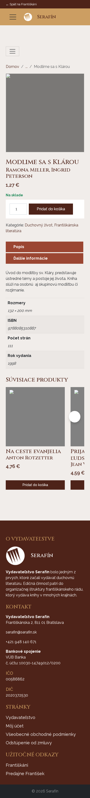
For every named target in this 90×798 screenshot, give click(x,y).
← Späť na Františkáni (21, 4)
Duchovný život (39, 225)
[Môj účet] (73, 17)
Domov (12, 66)
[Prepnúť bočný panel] (12, 51)
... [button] (26, 66)
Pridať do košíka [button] (35, 485)
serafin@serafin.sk (21, 632)
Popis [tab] (18, 246)
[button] (66, 17)
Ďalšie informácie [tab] (30, 258)
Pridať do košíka (51, 209)
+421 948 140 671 (21, 642)
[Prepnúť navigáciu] (13, 17)
